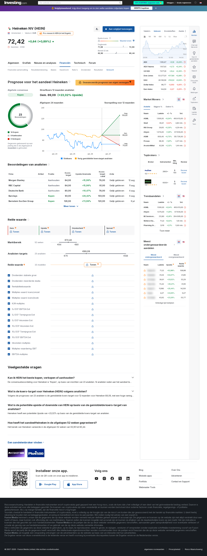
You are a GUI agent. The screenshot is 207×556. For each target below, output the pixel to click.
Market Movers (152, 99)
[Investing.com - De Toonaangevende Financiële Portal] (16, 3)
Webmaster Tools (147, 487)
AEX (145, 62)
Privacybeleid (174, 549)
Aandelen (183, 31)
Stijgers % (158, 107)
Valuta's (147, 31)
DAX (145, 80)
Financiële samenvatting (18, 70)
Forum (92, 62)
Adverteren (176, 476)
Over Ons (175, 470)
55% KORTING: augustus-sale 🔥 (148, 3)
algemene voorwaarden (154, 549)
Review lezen (184, 171)
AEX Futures (149, 67)
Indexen (157, 31)
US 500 (147, 71)
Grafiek (26, 62)
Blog (141, 470)
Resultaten (98, 70)
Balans (53, 70)
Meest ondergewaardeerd (153, 256)
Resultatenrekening (39, 70)
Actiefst (147, 107)
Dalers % (169, 107)
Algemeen (13, 62)
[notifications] (195, 2)
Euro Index (148, 89)
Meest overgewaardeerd (176, 256)
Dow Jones (148, 76)
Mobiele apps (145, 476)
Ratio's (75, 70)
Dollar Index (149, 85)
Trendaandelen (152, 196)
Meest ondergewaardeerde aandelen (155, 245)
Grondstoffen (169, 31)
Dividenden (86, 70)
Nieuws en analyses (45, 62)
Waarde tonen (125, 41)
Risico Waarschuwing (193, 549)
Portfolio (143, 481)
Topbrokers (150, 155)
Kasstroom (64, 70)
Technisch (79, 62)
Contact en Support (180, 481)
